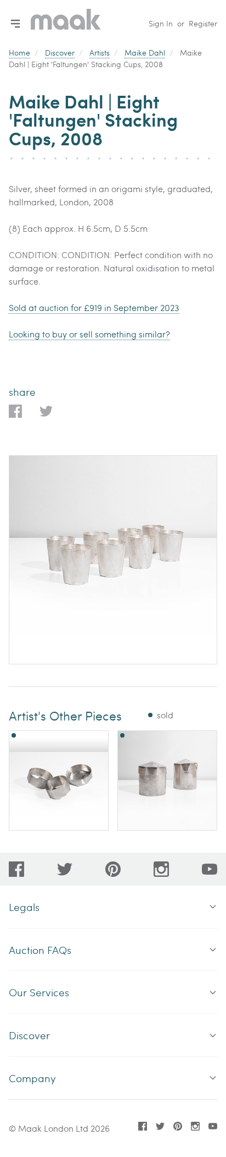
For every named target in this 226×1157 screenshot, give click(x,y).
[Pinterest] (113, 869)
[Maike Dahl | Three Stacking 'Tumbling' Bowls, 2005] (58, 780)
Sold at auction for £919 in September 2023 (94, 307)
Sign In (161, 23)
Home (19, 52)
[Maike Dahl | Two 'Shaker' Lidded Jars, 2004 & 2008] (167, 780)
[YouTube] (209, 869)
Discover (60, 52)
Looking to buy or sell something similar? (89, 334)
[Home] (66, 23)
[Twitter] (64, 869)
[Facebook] (16, 869)
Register (203, 23)
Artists (99, 52)
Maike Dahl (145, 52)
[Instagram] (161, 869)
